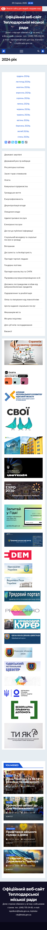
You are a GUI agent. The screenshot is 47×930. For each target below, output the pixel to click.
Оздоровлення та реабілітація (18, 293)
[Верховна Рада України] (23, 582)
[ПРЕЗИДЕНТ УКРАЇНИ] (23, 568)
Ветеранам (9, 246)
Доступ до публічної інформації (18, 231)
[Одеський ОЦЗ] (23, 666)
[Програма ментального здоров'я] (23, 735)
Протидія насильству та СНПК (18, 272)
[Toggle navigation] (21, 51)
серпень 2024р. (23, 98)
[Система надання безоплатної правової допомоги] (23, 709)
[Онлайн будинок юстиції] (23, 680)
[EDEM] (23, 555)
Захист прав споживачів (15, 174)
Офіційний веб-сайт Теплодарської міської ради (23, 22)
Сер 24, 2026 (13, 839)
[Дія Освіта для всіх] (23, 377)
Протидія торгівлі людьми (16, 259)
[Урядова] (23, 540)
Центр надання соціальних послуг (19, 306)
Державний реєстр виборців (17, 161)
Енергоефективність (13, 199)
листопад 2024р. (23, 82)
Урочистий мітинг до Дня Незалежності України (21, 808)
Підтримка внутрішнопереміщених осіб (22, 278)
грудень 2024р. (23, 76)
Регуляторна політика (14, 167)
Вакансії (8, 331)
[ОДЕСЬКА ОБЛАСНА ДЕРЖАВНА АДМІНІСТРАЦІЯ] (23, 638)
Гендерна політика (12, 265)
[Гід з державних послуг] (23, 516)
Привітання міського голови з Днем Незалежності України (22, 835)
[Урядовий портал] (23, 596)
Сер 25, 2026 (13, 786)
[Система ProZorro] (23, 610)
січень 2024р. (24, 137)
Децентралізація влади (15, 205)
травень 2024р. (23, 115)
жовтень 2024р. (23, 87)
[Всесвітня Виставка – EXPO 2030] (23, 491)
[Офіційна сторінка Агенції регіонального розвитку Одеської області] (23, 396)
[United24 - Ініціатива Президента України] (23, 468)
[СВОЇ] (23, 419)
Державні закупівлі (13, 155)
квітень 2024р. (23, 120)
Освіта (7, 180)
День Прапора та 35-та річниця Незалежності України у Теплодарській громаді (23, 783)
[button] (38, 51)
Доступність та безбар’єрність (18, 253)
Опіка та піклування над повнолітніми (21, 300)
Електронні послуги (13, 225)
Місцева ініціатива (12, 319)
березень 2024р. (23, 126)
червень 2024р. (23, 109)
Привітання (10, 828)
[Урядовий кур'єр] (23, 624)
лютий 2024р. (23, 131)
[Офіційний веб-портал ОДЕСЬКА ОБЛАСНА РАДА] (23, 652)
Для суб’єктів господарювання (18, 325)
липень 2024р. (23, 104)
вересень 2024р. (23, 93)
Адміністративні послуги (15, 218)
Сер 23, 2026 (13, 866)
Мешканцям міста (12, 312)
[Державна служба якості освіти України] (23, 693)
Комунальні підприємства (16, 186)
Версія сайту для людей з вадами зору (23, 9)
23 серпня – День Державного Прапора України (22, 861)
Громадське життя (12, 193)
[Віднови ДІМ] (23, 445)
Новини (9, 775)
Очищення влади (12, 212)
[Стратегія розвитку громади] (23, 352)
